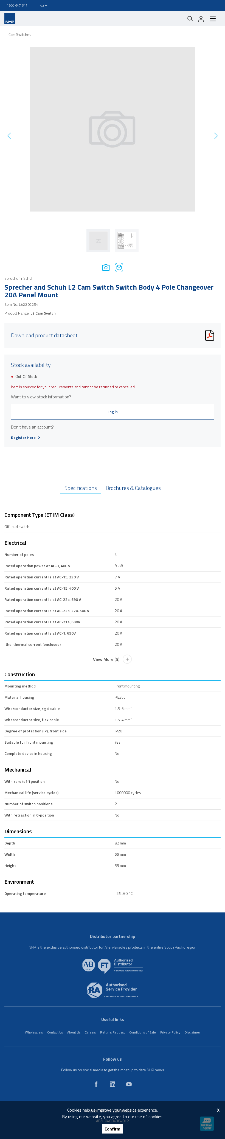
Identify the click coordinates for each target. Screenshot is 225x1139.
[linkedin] (112, 1084)
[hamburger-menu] (213, 18)
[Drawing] (119, 267)
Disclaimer (192, 1032)
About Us (73, 1032)
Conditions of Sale (142, 1032)
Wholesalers (34, 1032)
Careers (90, 1032)
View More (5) (106, 659)
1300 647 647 (17, 5)
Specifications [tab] (80, 488)
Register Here (23, 437)
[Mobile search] (190, 18)
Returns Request (112, 1032)
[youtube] (129, 1084)
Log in (113, 412)
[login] (201, 18)
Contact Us (55, 1032)
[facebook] (96, 1084)
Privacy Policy (170, 1032)
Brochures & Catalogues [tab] (133, 488)
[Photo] (106, 267)
